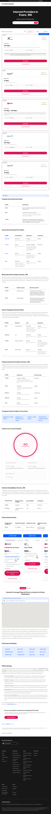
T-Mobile (7, 244)
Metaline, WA (8, 654)
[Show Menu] (48, 4)
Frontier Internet (16, 764)
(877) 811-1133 (26, 156)
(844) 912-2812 (26, 94)
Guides (35, 755)
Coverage (23, 588)
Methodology (11, 704)
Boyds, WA (20, 649)
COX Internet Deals (27, 765)
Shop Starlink (32, 563)
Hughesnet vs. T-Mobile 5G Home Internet (19, 418)
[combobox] (26, 601)
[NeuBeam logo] (10, 136)
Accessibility (4, 790)
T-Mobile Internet (16, 757)
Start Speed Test (25, 445)
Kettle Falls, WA (9, 652)
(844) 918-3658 (26, 126)
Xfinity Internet (16, 768)
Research (36, 753)
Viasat (6, 261)
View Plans (25, 61)
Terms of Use (4, 788)
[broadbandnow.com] (8, 4)
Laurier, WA (20, 652)
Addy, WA (7, 649)
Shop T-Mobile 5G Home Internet (12, 573)
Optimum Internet (16, 772)
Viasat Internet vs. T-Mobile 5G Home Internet (43, 418)
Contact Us (4, 761)
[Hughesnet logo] (10, 166)
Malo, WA (31, 652)
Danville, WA (43, 649)
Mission (3, 755)
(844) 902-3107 (26, 186)
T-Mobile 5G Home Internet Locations (12, 598)
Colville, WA (32, 649)
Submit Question (11, 717)
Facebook (15, 786)
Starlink (6, 253)
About (3, 753)
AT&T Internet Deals (27, 753)
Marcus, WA (42, 652)
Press (3, 759)
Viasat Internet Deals (27, 770)
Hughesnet (7, 238)
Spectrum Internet (16, 755)
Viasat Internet (16, 766)
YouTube (14, 792)
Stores (28, 588)
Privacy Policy (5, 786)
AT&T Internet (15, 753)
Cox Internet (15, 762)
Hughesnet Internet (17, 770)
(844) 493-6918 (26, 64)
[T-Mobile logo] (10, 103)
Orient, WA (31, 654)
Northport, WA (20, 654)
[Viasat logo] (10, 73)
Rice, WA (42, 654)
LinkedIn (14, 788)
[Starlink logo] (10, 38)
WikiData (14, 794)
